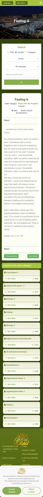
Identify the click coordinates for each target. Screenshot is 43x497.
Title (12, 52)
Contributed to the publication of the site (10, 449)
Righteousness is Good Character (19, 339)
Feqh (25, 446)
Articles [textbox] (21, 59)
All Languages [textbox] (21, 66)
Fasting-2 (9, 405)
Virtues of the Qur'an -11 (15, 286)
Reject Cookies (31, 490)
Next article (33, 256)
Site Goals (7, 465)
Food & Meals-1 (12, 418)
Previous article (11, 256)
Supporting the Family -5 (15, 378)
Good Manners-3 (12, 365)
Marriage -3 (10, 299)
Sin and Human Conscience (16, 352)
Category (32, 52)
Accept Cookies (11, 490)
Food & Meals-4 (12, 272)
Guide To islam (29, 450)
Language (7, 3)
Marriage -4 (10, 325)
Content (21, 52)
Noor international (30, 454)
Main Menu (21, 3)
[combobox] (21, 59)
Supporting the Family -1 (15, 391)
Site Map (26, 465)
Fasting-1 (9, 312)
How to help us (9, 458)
